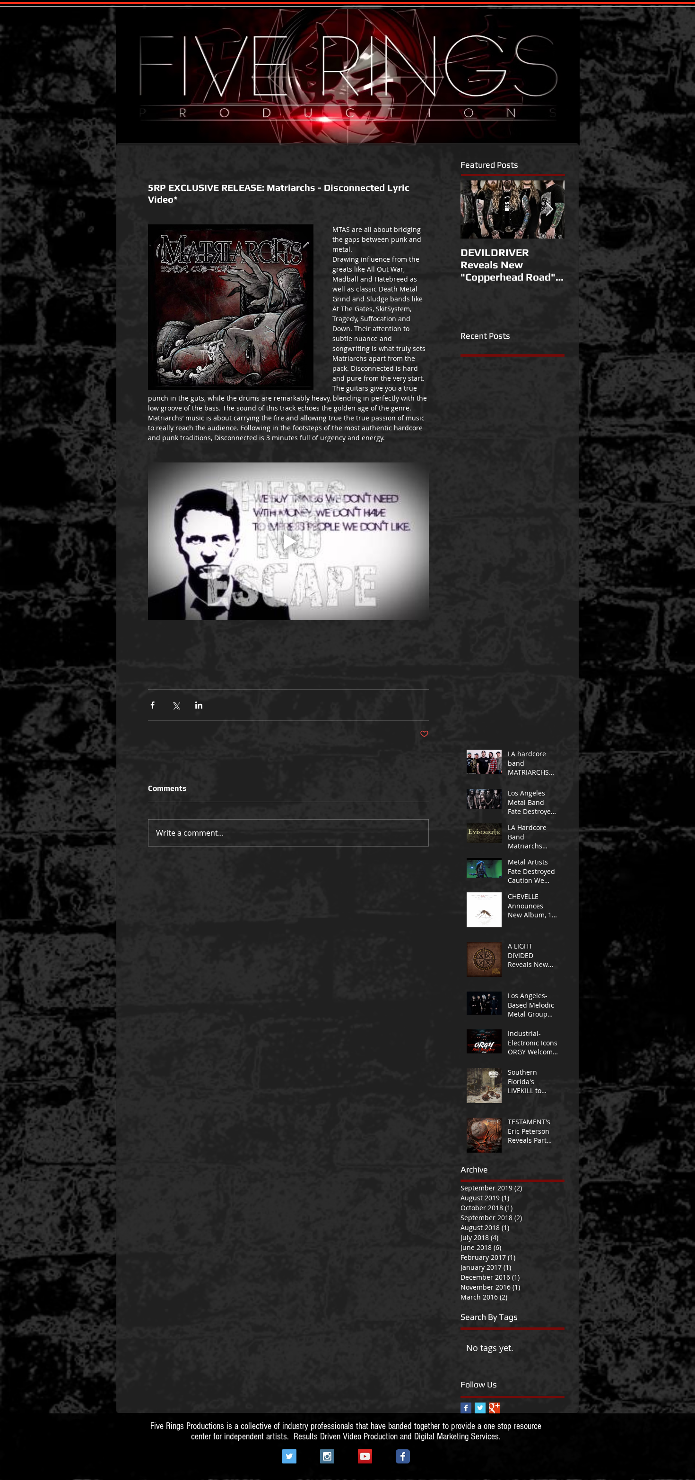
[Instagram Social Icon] (327, 1456)
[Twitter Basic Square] (480, 1408)
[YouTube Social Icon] (365, 1456)
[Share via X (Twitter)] (175, 705)
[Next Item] (549, 209)
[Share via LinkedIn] (198, 705)
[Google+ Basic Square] (494, 1408)
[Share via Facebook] (152, 705)
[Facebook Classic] (403, 1456)
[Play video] (288, 541)
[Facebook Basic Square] (465, 1408)
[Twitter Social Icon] (289, 1456)
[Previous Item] (475, 209)
